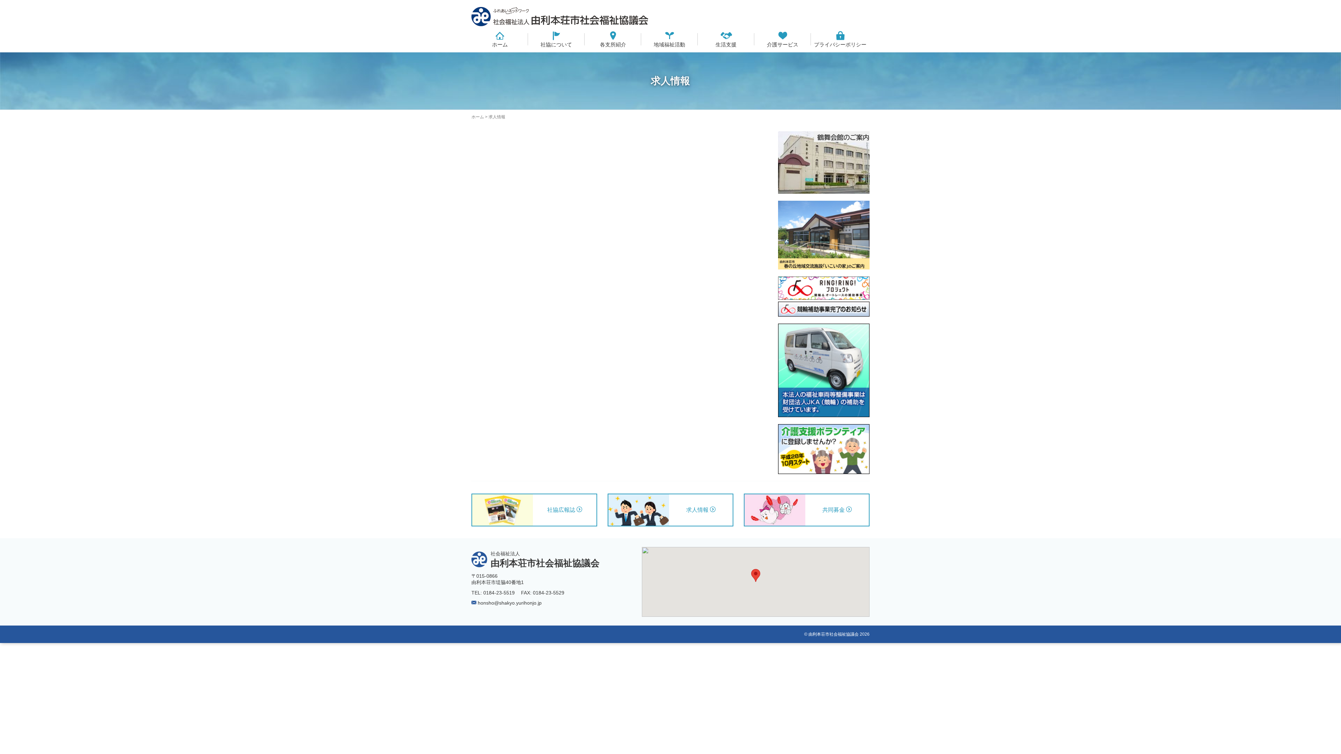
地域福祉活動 (669, 44)
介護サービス (782, 44)
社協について (556, 44)
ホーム (500, 44)
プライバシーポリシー (840, 44)
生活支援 (726, 44)
